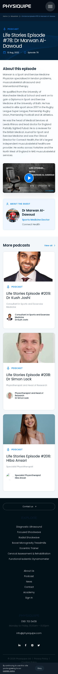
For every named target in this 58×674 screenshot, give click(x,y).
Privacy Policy (41, 658)
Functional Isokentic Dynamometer (29, 559)
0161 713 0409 (29, 621)
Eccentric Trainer (29, 548)
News (29, 581)
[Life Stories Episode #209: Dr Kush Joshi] (29, 267)
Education (14, 16)
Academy (29, 592)
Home (5, 16)
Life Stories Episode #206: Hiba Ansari (28, 458)
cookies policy (9, 671)
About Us (29, 570)
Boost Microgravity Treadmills (29, 542)
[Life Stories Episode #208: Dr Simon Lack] (29, 348)
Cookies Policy (29, 662)
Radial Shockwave (29, 537)
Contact (29, 587)
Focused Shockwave (29, 532)
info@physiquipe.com (29, 633)
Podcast (29, 576)
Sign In (29, 597)
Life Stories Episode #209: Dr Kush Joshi (28, 295)
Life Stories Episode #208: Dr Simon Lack (28, 377)
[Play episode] (29, 178)
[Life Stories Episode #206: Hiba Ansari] (29, 429)
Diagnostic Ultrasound (29, 526)
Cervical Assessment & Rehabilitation (29, 553)
